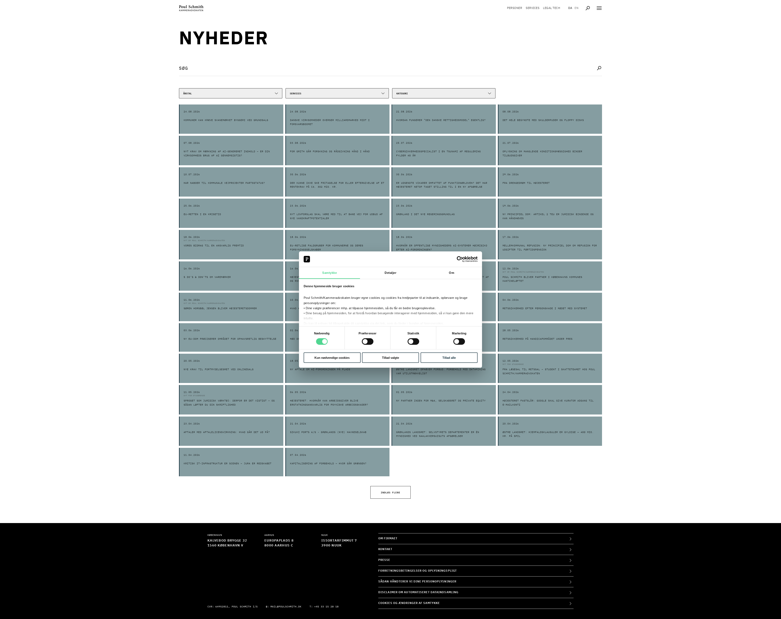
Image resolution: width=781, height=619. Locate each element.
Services (532, 8)
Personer (514, 8)
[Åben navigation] (599, 8)
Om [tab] (451, 272)
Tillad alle (449, 357)
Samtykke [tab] (329, 272)
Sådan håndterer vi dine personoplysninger (417, 581)
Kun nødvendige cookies (332, 357)
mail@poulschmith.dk (286, 607)
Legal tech (551, 8)
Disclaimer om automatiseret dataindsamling (418, 592)
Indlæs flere (390, 492)
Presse (384, 560)
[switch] (367, 341)
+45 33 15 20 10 (326, 607)
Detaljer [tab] (390, 272)
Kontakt (385, 549)
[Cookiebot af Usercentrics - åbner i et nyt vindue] (460, 259)
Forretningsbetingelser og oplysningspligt (417, 570)
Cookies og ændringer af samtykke (409, 603)
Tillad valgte (390, 357)
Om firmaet (387, 538)
